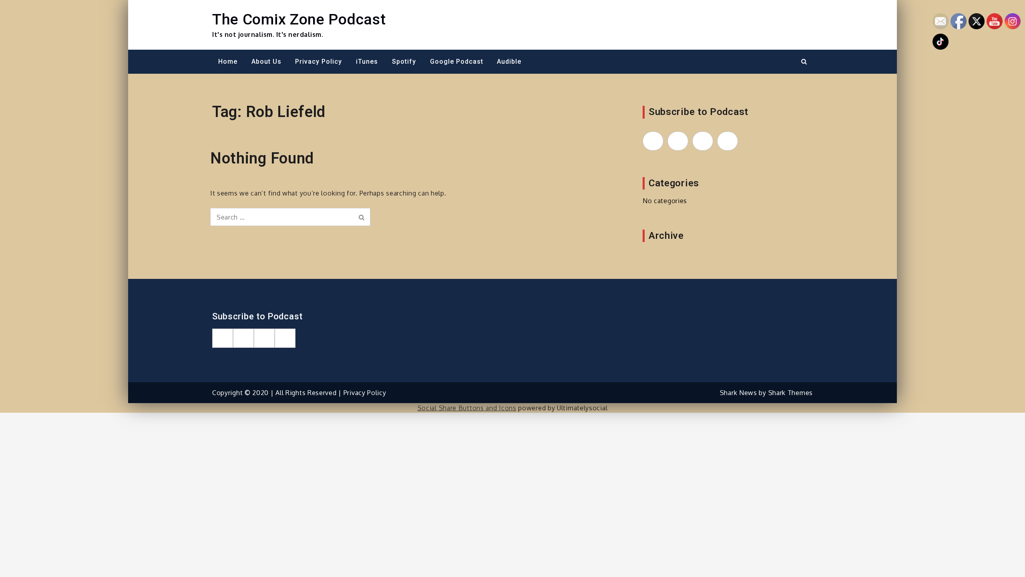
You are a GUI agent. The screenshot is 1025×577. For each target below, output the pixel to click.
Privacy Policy (318, 61)
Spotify (404, 61)
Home (227, 61)
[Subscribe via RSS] (727, 141)
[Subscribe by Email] (702, 141)
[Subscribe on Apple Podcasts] (653, 141)
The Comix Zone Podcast (299, 19)
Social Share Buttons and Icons (467, 408)
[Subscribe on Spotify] (677, 141)
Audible (509, 61)
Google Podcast (456, 61)
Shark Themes (790, 393)
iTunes (367, 61)
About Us (266, 61)
